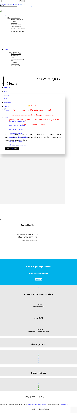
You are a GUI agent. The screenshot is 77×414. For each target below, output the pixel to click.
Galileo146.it (64, 404)
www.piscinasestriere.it (28, 240)
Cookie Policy (32, 404)
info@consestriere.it (38, 306)
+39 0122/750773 (30, 237)
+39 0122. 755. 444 (38, 318)
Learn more (38, 279)
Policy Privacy (42, 404)
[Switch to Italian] (20, 110)
